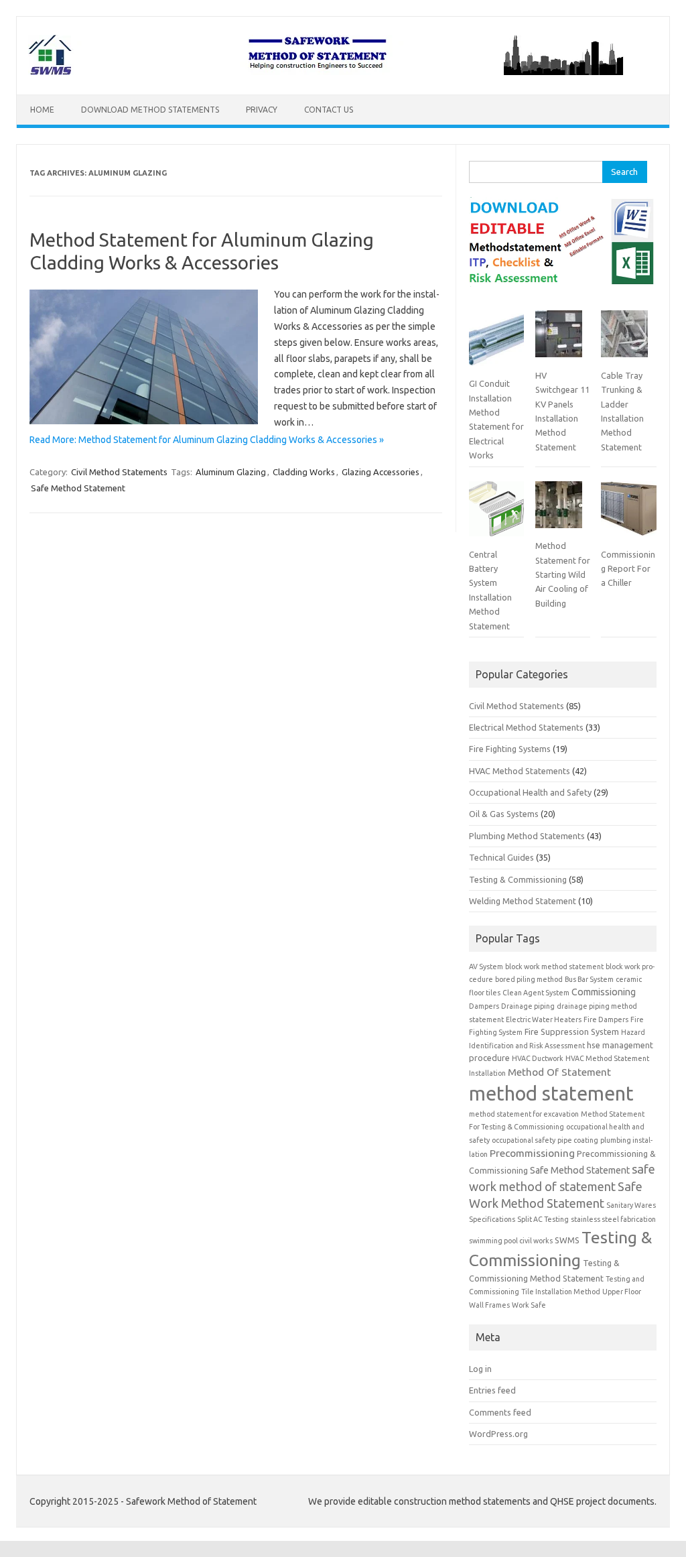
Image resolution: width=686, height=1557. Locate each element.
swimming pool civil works (511, 1241)
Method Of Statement (559, 1072)
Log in (480, 1368)
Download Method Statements (150, 109)
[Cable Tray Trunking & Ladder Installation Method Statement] (624, 339)
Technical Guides (501, 857)
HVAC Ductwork (537, 1058)
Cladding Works (304, 472)
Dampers (484, 1006)
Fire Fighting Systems (510, 748)
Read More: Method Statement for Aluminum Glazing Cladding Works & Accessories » (206, 439)
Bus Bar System (589, 979)
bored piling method (529, 979)
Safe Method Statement (78, 488)
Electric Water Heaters (543, 1019)
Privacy (261, 109)
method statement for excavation (524, 1114)
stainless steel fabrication (613, 1219)
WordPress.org (498, 1433)
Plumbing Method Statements (527, 835)
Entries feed (492, 1390)
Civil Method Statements (119, 472)
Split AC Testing (543, 1219)
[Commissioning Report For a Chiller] (628, 514)
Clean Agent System (535, 993)
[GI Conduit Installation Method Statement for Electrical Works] (496, 343)
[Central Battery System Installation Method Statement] (496, 514)
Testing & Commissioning (518, 879)
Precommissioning (532, 1153)
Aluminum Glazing (231, 472)
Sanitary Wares (631, 1205)
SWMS (567, 1240)
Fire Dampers (606, 1019)
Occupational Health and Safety (530, 792)
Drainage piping (528, 1006)
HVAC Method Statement (607, 1058)
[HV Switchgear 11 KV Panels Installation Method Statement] (558, 339)
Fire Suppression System (572, 1031)
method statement (551, 1093)
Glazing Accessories (380, 472)
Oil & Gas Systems (504, 813)
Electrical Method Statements (526, 727)
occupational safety (523, 1140)
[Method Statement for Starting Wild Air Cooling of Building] (558, 510)
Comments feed (500, 1412)
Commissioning (603, 992)
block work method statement (554, 966)
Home (42, 109)
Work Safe (529, 1305)
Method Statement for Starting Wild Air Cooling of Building (562, 574)
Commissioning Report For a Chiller (628, 569)
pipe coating (577, 1140)
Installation (487, 1073)
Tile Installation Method (560, 1292)
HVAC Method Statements (519, 770)
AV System (486, 966)
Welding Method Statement (522, 901)
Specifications (492, 1219)
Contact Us (328, 109)
